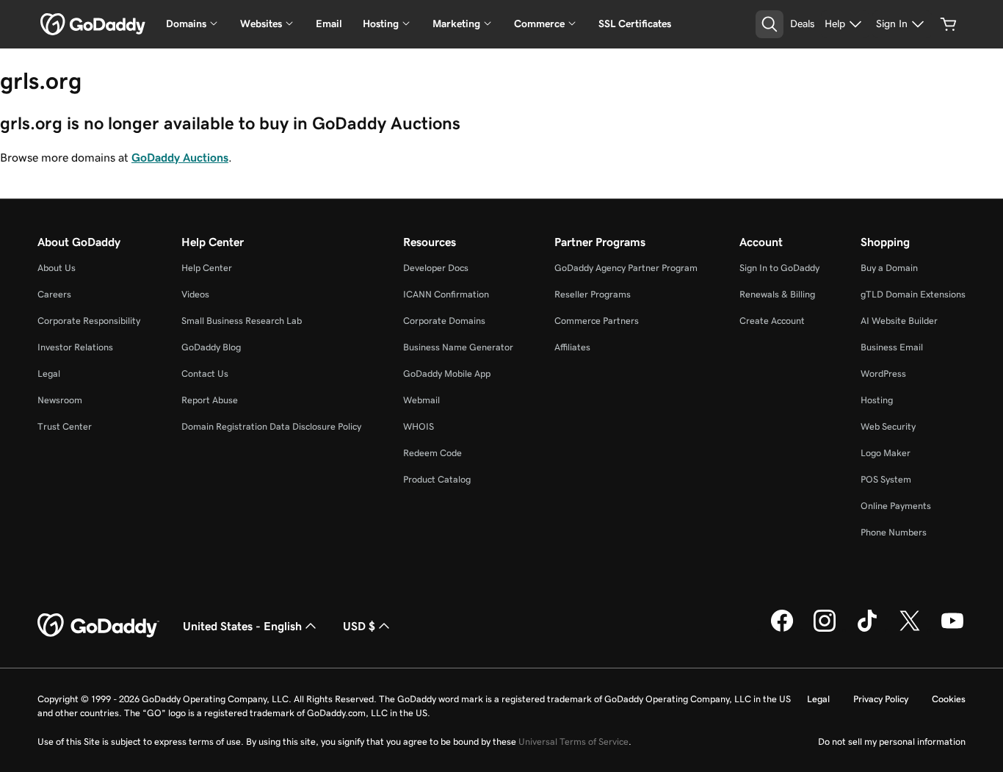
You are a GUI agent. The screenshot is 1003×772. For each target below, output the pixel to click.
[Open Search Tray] (769, 24)
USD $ (359, 626)
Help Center (206, 268)
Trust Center (64, 426)
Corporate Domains (444, 320)
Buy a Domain (889, 268)
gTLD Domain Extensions (913, 294)
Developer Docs (435, 268)
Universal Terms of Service (573, 741)
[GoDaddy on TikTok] (867, 629)
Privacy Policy (880, 699)
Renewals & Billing (777, 294)
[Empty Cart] (948, 24)
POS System (886, 479)
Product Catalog (437, 479)
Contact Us (204, 373)
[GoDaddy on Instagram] (824, 629)
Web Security (888, 426)
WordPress (883, 373)
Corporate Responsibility (88, 320)
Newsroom (59, 400)
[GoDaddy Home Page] (98, 625)
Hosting (877, 400)
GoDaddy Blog (211, 347)
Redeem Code (432, 453)
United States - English (242, 626)
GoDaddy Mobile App (446, 373)
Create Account (772, 320)
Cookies (949, 699)
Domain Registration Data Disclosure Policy (271, 426)
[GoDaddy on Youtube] (952, 629)
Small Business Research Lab (241, 320)
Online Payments (896, 506)
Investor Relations (75, 347)
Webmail (421, 400)
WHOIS (418, 426)
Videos (195, 294)
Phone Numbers (894, 532)
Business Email (892, 347)
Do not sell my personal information (892, 741)
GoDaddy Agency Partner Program (626, 268)
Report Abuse (209, 400)
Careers (54, 294)
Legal (48, 373)
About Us (56, 268)
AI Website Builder (899, 320)
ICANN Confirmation (446, 294)
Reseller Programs (592, 294)
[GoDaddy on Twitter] (910, 629)
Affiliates (572, 347)
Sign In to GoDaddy (779, 268)
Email (329, 23)
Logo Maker (885, 453)
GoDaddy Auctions (179, 157)
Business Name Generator (458, 347)
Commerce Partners (596, 320)
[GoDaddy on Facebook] (782, 629)
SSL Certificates (634, 23)
